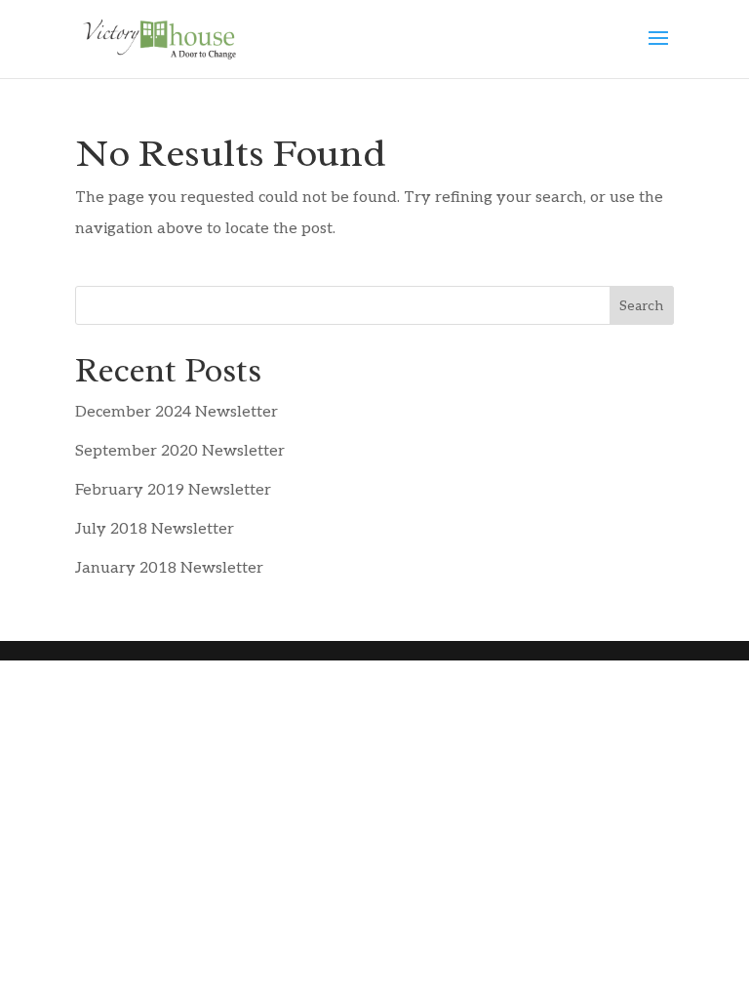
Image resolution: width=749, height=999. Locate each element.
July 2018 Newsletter (154, 529)
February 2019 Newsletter (173, 490)
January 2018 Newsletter (169, 568)
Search (641, 306)
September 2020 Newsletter (180, 451)
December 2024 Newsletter (176, 412)
